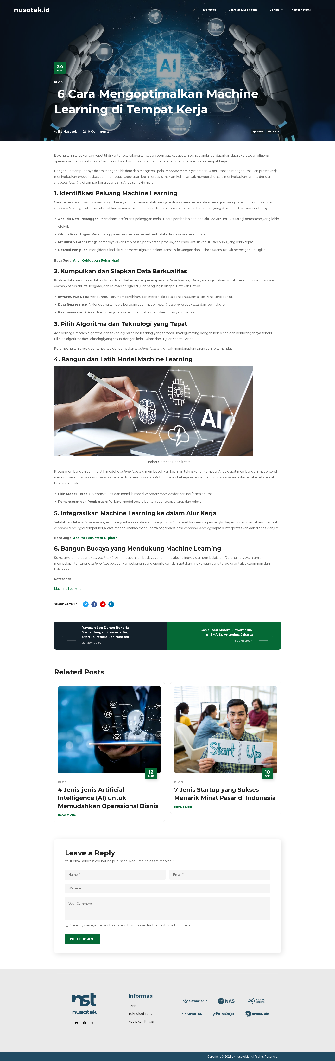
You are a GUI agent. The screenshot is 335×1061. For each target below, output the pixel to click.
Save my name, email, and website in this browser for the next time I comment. (131, 925)
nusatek (70, 131)
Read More (67, 814)
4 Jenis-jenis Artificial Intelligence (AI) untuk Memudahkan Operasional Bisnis (108, 798)
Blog (58, 82)
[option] (109, 755)
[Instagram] (93, 1023)
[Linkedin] (76, 1023)
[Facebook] (85, 1023)
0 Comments (98, 131)
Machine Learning (68, 589)
